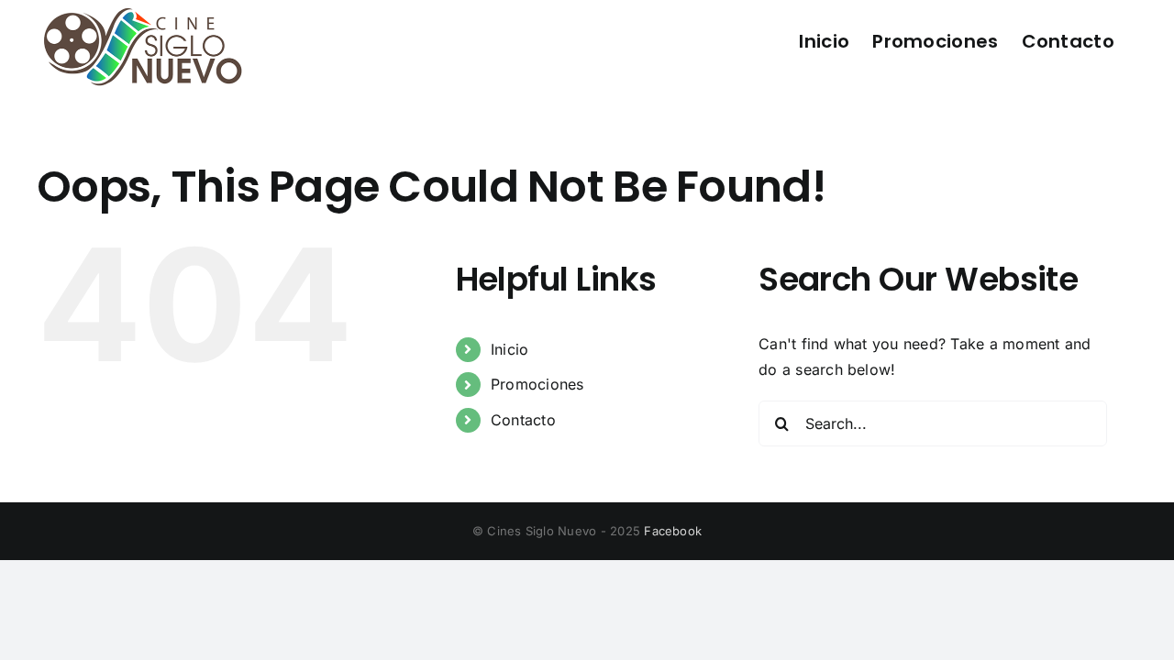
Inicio (509, 349)
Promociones (537, 384)
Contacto (523, 420)
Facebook (673, 530)
